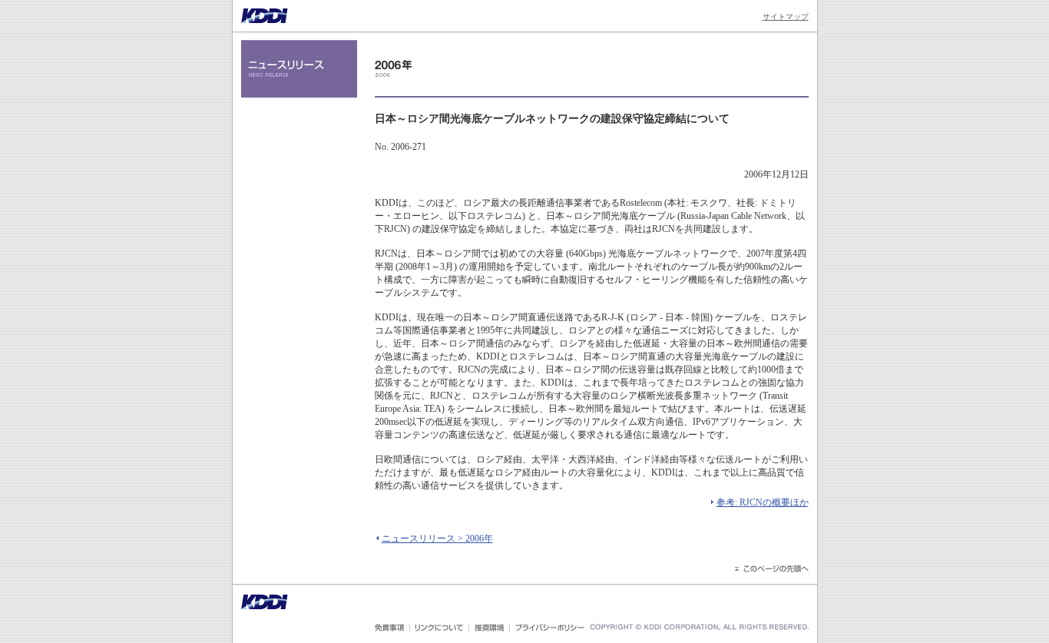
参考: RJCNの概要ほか (762, 502)
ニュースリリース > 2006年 (437, 538)
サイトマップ (786, 16)
